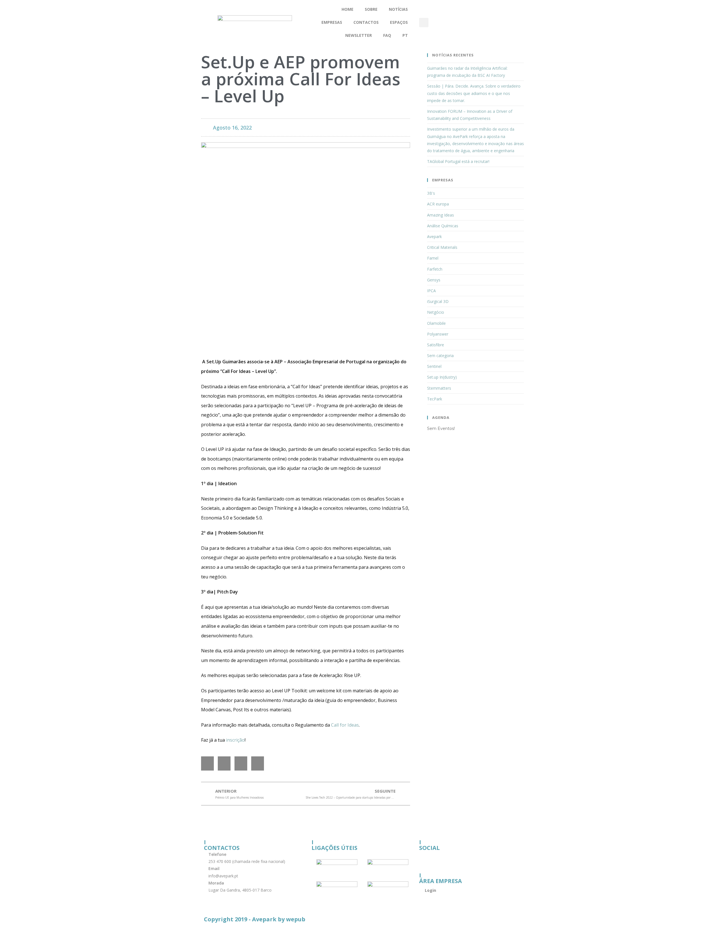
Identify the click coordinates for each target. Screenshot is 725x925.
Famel (432, 258)
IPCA (431, 290)
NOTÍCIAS (398, 9)
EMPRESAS (331, 22)
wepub (295, 919)
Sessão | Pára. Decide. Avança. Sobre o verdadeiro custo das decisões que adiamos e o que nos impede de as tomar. (474, 93)
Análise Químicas (442, 225)
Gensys (433, 280)
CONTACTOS (366, 22)
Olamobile (436, 323)
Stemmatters (439, 388)
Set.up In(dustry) (442, 377)
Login (430, 890)
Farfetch (434, 269)
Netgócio (435, 312)
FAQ (387, 35)
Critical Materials (442, 247)
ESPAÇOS (399, 22)
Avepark (434, 236)
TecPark (434, 399)
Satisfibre (435, 344)
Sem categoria (440, 355)
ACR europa (438, 204)
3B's (431, 193)
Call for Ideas (345, 725)
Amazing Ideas (440, 215)
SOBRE (371, 9)
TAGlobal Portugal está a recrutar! (458, 161)
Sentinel (434, 366)
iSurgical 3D (438, 301)
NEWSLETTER (358, 35)
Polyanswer (437, 334)
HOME (347, 9)
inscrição (235, 740)
